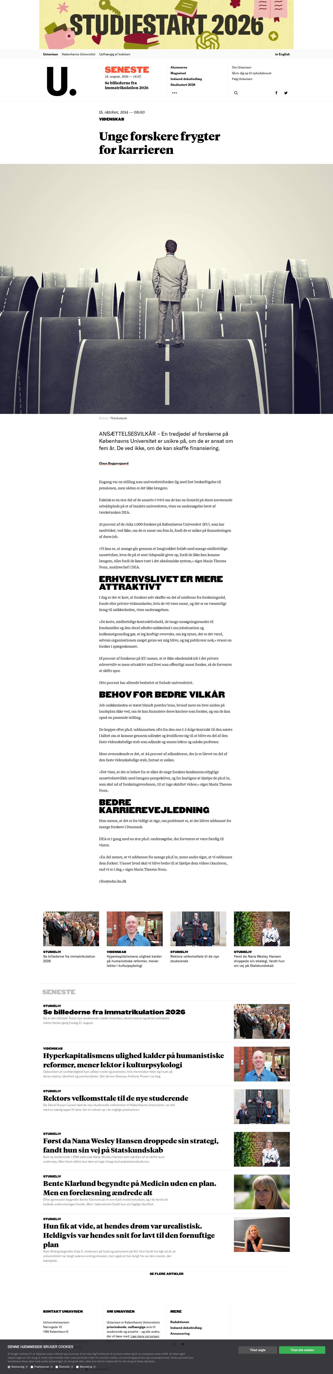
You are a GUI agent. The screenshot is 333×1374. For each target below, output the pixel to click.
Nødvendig (19, 1366)
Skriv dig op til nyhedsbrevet (252, 73)
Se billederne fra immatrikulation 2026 (127, 85)
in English (282, 54)
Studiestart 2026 (183, 84)
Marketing (87, 1366)
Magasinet (178, 73)
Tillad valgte (258, 1350)
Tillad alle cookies (302, 1350)
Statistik (66, 1366)
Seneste (127, 70)
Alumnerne (179, 67)
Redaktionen (179, 1322)
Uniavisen (50, 54)
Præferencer (43, 1366)
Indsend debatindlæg (186, 79)
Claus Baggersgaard (114, 463)
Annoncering (180, 1333)
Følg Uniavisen (242, 79)
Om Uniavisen (241, 67)
